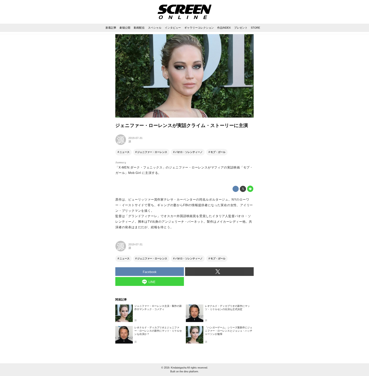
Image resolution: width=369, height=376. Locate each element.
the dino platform (189, 371)
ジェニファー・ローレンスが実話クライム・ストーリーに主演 (181, 125)
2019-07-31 (135, 137)
